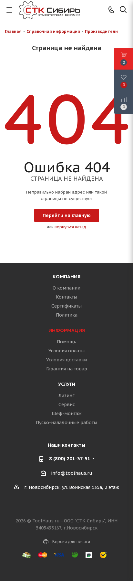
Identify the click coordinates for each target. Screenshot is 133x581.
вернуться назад (70, 226)
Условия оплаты (66, 351)
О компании (66, 288)
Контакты (66, 297)
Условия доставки (66, 360)
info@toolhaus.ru (71, 473)
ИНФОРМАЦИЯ (66, 330)
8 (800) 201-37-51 (69, 458)
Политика (66, 315)
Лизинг (66, 395)
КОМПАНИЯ (66, 276)
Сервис (66, 404)
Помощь (66, 342)
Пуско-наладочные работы (66, 422)
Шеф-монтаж (67, 413)
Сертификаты (66, 306)
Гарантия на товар (66, 369)
